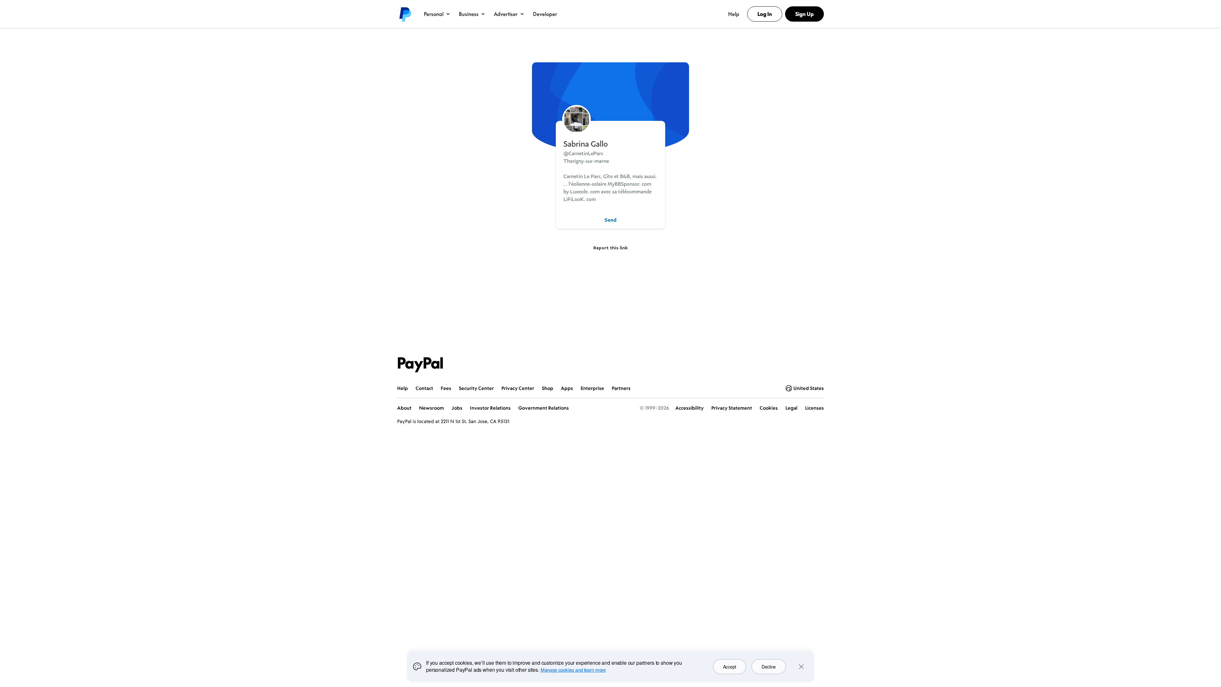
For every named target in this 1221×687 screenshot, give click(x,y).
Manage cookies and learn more (573, 669)
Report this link (610, 247)
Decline (769, 666)
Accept (729, 666)
